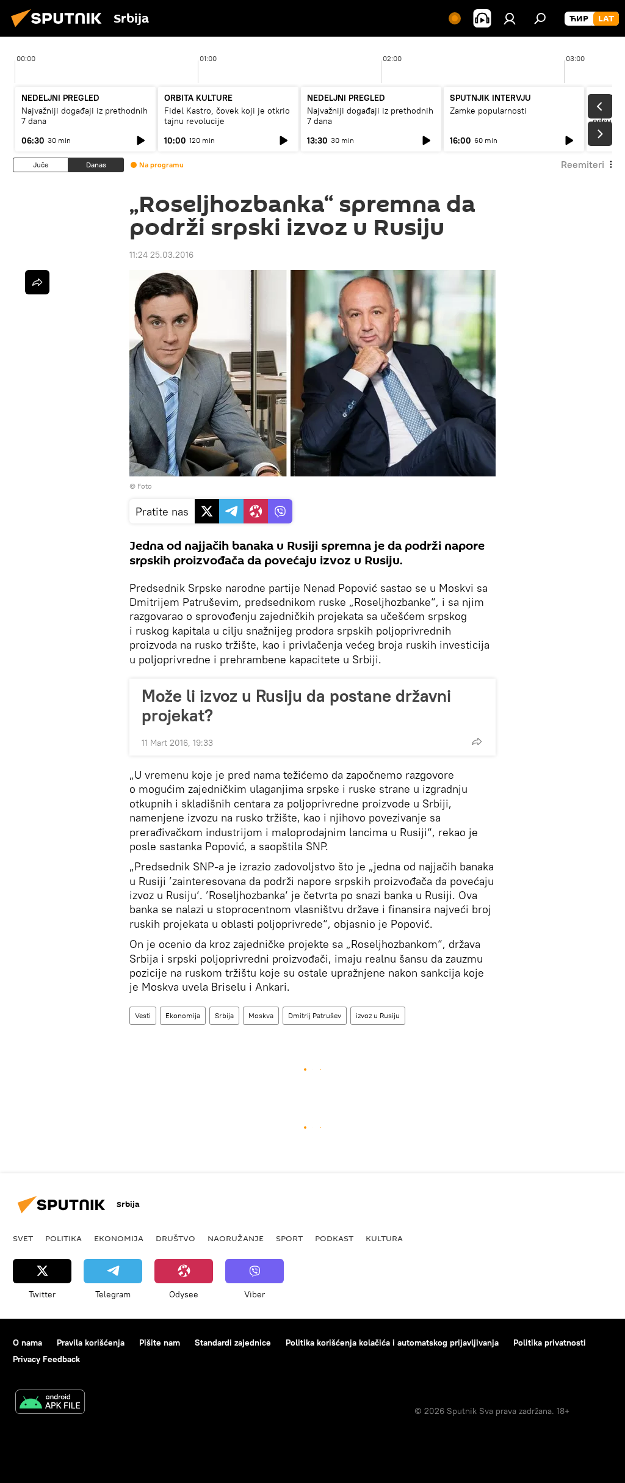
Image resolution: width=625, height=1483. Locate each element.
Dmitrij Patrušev (314, 1015)
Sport (289, 1238)
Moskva (260, 1015)
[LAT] (606, 19)
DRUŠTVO (175, 1238)
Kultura (384, 1238)
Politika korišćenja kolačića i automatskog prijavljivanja (392, 1342)
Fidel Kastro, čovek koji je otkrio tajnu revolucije (227, 115)
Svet (23, 1238)
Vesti (143, 1015)
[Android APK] (50, 1403)
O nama (27, 1342)
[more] (476, 741)
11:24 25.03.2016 (161, 254)
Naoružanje (236, 1238)
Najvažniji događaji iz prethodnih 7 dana (84, 115)
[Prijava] (509, 18)
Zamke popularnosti (488, 110)
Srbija (224, 1015)
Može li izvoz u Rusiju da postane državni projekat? (296, 705)
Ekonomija (182, 1015)
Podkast (334, 1238)
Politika (63, 1238)
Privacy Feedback (46, 1359)
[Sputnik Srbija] (60, 28)
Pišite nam (159, 1342)
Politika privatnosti (549, 1342)
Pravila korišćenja (91, 1342)
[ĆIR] (579, 19)
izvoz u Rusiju (378, 1015)
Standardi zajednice (233, 1342)
